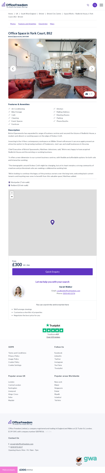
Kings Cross (13, 394)
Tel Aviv (57, 400)
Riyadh (57, 394)
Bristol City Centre (54, 14)
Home (10, 14)
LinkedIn (57, 356)
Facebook (58, 353)
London (11, 382)
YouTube (58, 365)
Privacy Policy (13, 356)
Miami (56, 385)
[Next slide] (92, 69)
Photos (13, 24)
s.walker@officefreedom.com (68, 291)
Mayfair (11, 400)
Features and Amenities (27, 24)
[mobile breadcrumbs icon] (101, 5)
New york (58, 382)
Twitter (57, 359)
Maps (52, 24)
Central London (14, 385)
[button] (52, 222)
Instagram (58, 362)
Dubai (56, 391)
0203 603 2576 (69, 293)
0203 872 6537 (89, 5)
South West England (28, 14)
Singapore (58, 388)
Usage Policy (13, 359)
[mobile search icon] (95, 5)
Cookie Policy (13, 362)
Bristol (41, 14)
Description (43, 24)
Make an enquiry (9, 470)
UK (17, 14)
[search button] (27, 5)
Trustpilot (58, 368)
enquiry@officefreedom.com (21, 444)
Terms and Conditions (17, 353)
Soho (10, 397)
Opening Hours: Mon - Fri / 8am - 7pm (23, 450)
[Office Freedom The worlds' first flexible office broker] (15, 5)
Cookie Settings (15, 365)
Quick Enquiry (52, 271)
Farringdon (12, 388)
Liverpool (12, 391)
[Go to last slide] (13, 69)
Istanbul (57, 397)
